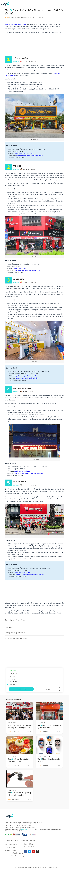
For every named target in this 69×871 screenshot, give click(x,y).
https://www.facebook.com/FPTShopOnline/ (27, 270)
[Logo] (5, 3)
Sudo (55, 867)
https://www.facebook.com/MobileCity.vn (27, 378)
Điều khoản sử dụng (17, 856)
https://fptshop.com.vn (20, 268)
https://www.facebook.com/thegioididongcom (29, 155)
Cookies (13, 850)
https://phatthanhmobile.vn (22, 471)
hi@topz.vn (32, 844)
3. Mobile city (11, 679)
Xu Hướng (8, 844)
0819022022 (30, 847)
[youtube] (33, 851)
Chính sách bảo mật (17, 853)
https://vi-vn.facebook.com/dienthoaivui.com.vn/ (29, 574)
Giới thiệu (14, 844)
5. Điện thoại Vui (12, 684)
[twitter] (29, 851)
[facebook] (25, 851)
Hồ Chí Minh (39, 17)
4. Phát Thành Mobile (14, 682)
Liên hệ (13, 847)
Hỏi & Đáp (8, 847)
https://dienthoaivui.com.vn (23, 572)
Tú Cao (25, 61)
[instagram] (37, 851)
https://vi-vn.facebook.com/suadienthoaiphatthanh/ (29, 473)
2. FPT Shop (11, 676)
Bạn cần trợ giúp (21, 689)
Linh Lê (25, 485)
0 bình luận (21, 17)
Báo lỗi (48, 689)
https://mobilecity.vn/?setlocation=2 (25, 376)
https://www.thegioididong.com (24, 153)
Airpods (40, 756)
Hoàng (25, 169)
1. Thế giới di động (13, 673)
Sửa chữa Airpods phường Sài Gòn (15, 24)
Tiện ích (7, 850)
